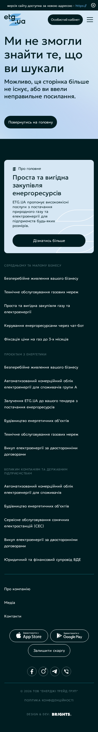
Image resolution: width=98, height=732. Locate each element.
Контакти (12, 616)
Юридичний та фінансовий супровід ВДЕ (42, 559)
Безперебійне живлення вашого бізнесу (41, 278)
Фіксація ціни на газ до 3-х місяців (36, 339)
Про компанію (17, 589)
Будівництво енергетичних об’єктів (36, 420)
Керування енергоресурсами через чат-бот (44, 325)
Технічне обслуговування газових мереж (41, 292)
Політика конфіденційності (49, 700)
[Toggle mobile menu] (90, 20)
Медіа (9, 602)
